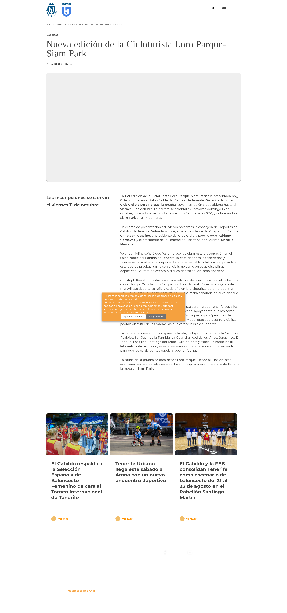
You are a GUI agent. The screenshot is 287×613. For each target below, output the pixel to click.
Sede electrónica (213, 581)
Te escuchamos (212, 587)
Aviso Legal (97, 602)
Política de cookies (171, 602)
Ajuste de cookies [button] (133, 316)
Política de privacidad (55, 602)
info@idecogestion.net (81, 590)
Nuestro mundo (172, 581)
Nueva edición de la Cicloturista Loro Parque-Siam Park (94, 25)
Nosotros (168, 575)
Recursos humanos (214, 575)
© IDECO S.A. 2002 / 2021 (215, 602)
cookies (167, 309)
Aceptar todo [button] (156, 316)
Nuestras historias (174, 587)
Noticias (59, 25)
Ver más (63, 518)
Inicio (49, 25)
